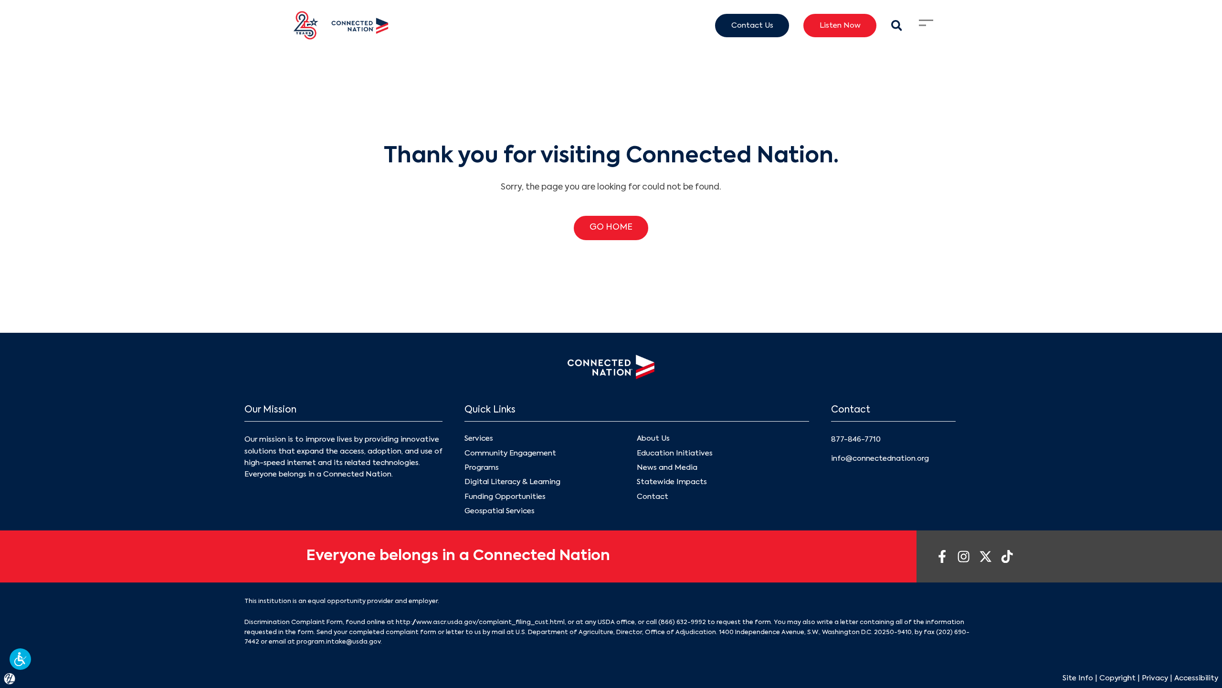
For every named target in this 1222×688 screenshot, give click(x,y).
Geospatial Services (499, 511)
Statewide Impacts (672, 482)
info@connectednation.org (880, 458)
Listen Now (840, 25)
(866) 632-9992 (682, 622)
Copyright (1117, 678)
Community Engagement (510, 453)
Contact (652, 496)
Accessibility (1196, 678)
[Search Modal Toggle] (896, 25)
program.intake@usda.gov (338, 642)
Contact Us (752, 25)
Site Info (1078, 678)
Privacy (1155, 678)
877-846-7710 (856, 439)
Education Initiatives (675, 453)
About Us (653, 438)
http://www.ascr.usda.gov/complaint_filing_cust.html (480, 622)
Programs (481, 467)
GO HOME (611, 227)
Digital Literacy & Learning (512, 482)
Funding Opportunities (505, 496)
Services (478, 438)
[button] (20, 659)
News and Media (667, 467)
